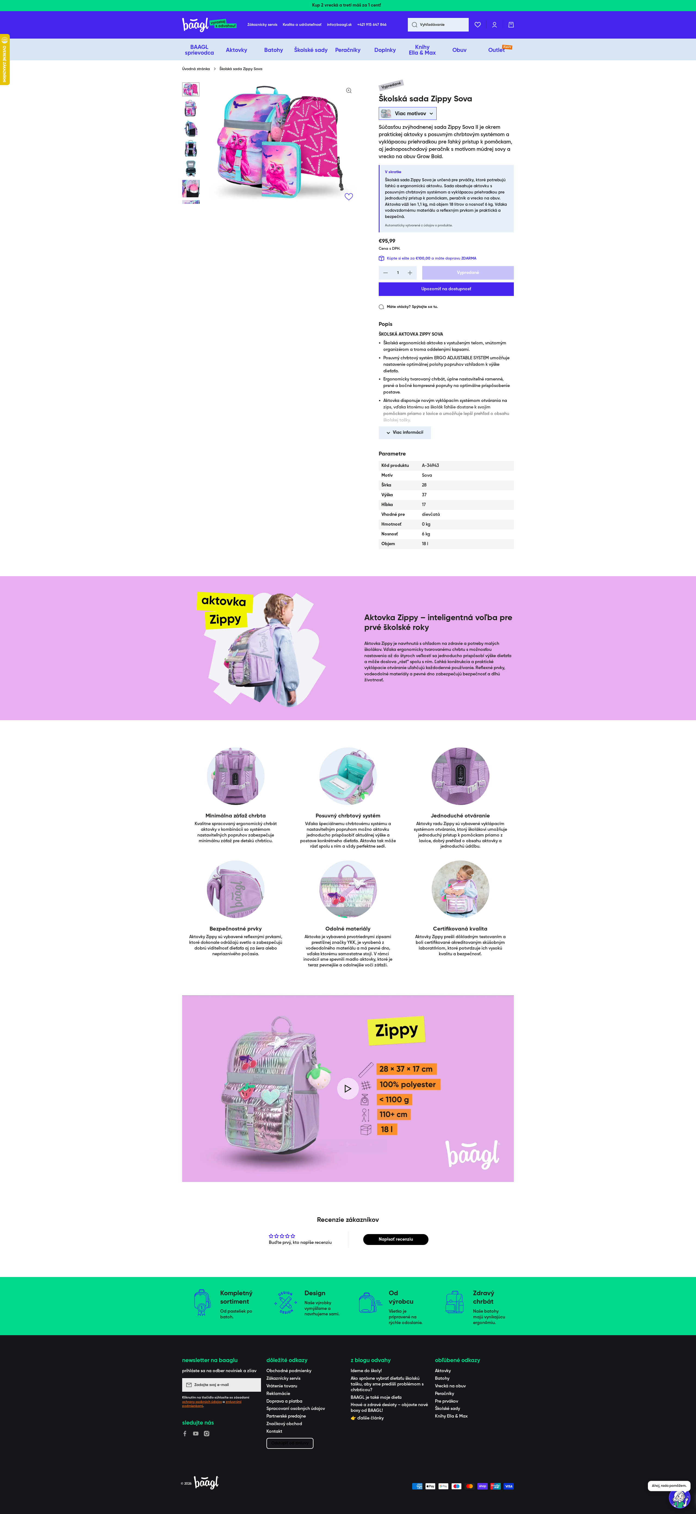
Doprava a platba (284, 1401)
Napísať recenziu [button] (396, 1239)
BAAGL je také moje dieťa (376, 1398)
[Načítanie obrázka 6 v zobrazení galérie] (191, 188)
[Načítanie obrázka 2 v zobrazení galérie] (191, 108)
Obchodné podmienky (288, 1371)
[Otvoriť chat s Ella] (680, 1498)
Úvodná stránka (196, 69)
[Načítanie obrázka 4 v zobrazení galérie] (191, 148)
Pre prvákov (446, 1401)
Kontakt (274, 1431)
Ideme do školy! (366, 1371)
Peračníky (444, 1394)
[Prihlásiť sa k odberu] (254, 1385)
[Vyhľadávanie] (412, 25)
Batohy (442, 1378)
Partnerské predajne (286, 1416)
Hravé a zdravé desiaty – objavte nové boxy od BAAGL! (389, 1408)
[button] (511, 24)
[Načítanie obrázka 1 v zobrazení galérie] (191, 89)
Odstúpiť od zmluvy (290, 1443)
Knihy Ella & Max (451, 1416)
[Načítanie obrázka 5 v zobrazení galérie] (191, 168)
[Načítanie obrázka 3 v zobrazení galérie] (191, 128)
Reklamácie (278, 1394)
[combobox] (438, 25)
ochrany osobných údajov (202, 1402)
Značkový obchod (284, 1424)
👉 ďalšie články (367, 1418)
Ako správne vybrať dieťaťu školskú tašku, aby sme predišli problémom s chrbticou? (387, 1384)
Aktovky (443, 1371)
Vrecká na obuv (450, 1386)
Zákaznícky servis (283, 1378)
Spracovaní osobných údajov (295, 1409)
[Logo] (209, 25)
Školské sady (447, 1409)
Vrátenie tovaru (281, 1386)
